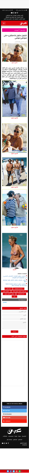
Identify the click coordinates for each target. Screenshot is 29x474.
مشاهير (20, 439)
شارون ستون (6, 291)
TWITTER (7, 410)
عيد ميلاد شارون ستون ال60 (19, 291)
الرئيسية (24, 436)
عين (14, 297)
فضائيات (5, 436)
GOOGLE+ (8, 421)
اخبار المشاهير (21, 294)
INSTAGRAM (7, 414)
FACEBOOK (7, 407)
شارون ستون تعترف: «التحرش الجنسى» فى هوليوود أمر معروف (15, 276)
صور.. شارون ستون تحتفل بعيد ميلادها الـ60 (15, 280)
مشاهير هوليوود (18, 289)
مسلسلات (10, 436)
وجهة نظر (9, 439)
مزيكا (15, 436)
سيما (19, 436)
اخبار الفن (8, 289)
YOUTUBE (7, 417)
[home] (23, 23)
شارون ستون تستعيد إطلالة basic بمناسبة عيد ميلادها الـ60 (16, 284)
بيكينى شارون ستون (9, 294)
